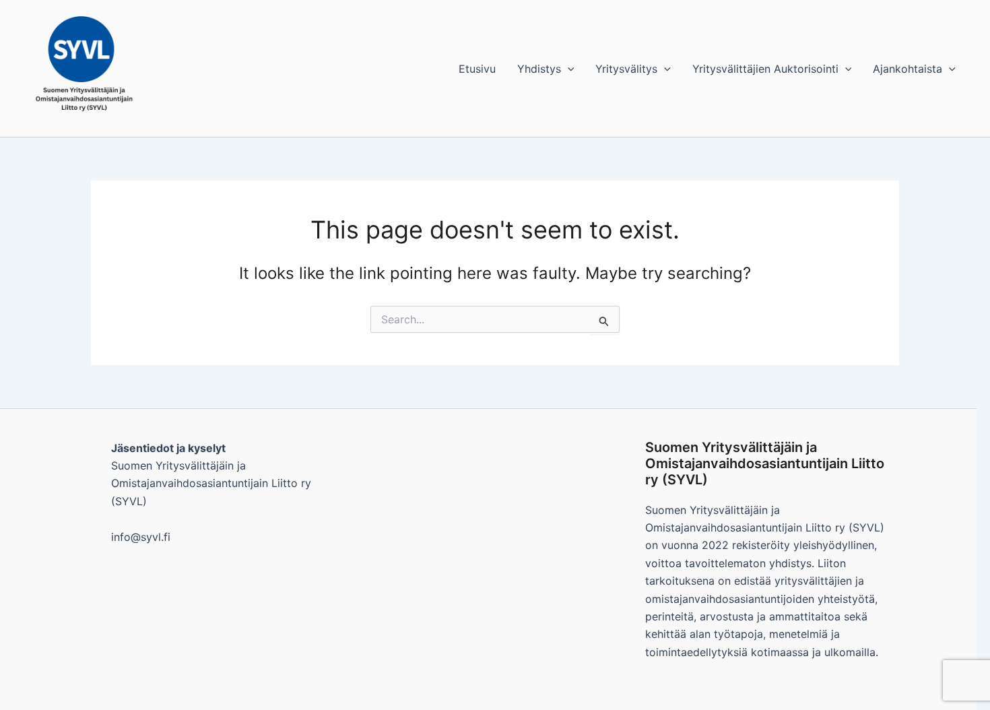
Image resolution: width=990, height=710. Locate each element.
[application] (567, 69)
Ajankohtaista (907, 68)
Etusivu (477, 68)
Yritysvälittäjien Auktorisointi (765, 68)
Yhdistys (539, 68)
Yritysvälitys (626, 68)
